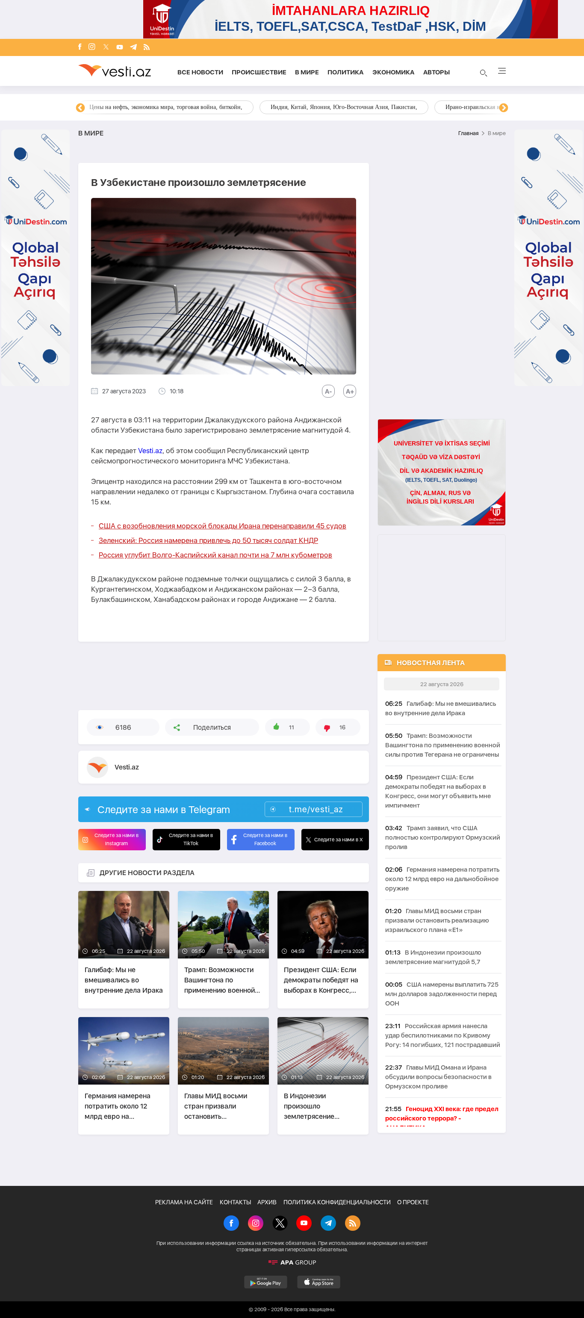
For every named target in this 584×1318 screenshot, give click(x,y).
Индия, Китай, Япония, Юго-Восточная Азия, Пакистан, (344, 107)
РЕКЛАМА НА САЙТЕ (184, 1202)
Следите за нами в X (338, 840)
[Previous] (80, 108)
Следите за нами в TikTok (191, 839)
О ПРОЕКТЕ (413, 1202)
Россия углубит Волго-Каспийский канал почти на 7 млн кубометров (215, 555)
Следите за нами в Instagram (116, 839)
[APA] (292, 1262)
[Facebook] (80, 47)
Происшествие (259, 72)
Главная (468, 133)
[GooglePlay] (265, 1282)
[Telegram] (133, 48)
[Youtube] (119, 48)
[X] (280, 1223)
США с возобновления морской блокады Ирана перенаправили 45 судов (222, 526)
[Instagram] (91, 47)
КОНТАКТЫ (235, 1202)
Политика (345, 72)
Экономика (393, 72)
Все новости (200, 72)
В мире (307, 72)
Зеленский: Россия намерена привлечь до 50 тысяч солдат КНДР (208, 540)
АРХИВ (267, 1202)
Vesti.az (150, 450)
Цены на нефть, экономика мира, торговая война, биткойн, (165, 107)
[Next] (503, 108)
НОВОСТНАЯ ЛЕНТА (431, 663)
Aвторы (436, 72)
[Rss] (147, 48)
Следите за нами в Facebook (265, 839)
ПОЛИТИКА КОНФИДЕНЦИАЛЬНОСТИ (337, 1202)
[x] (106, 48)
